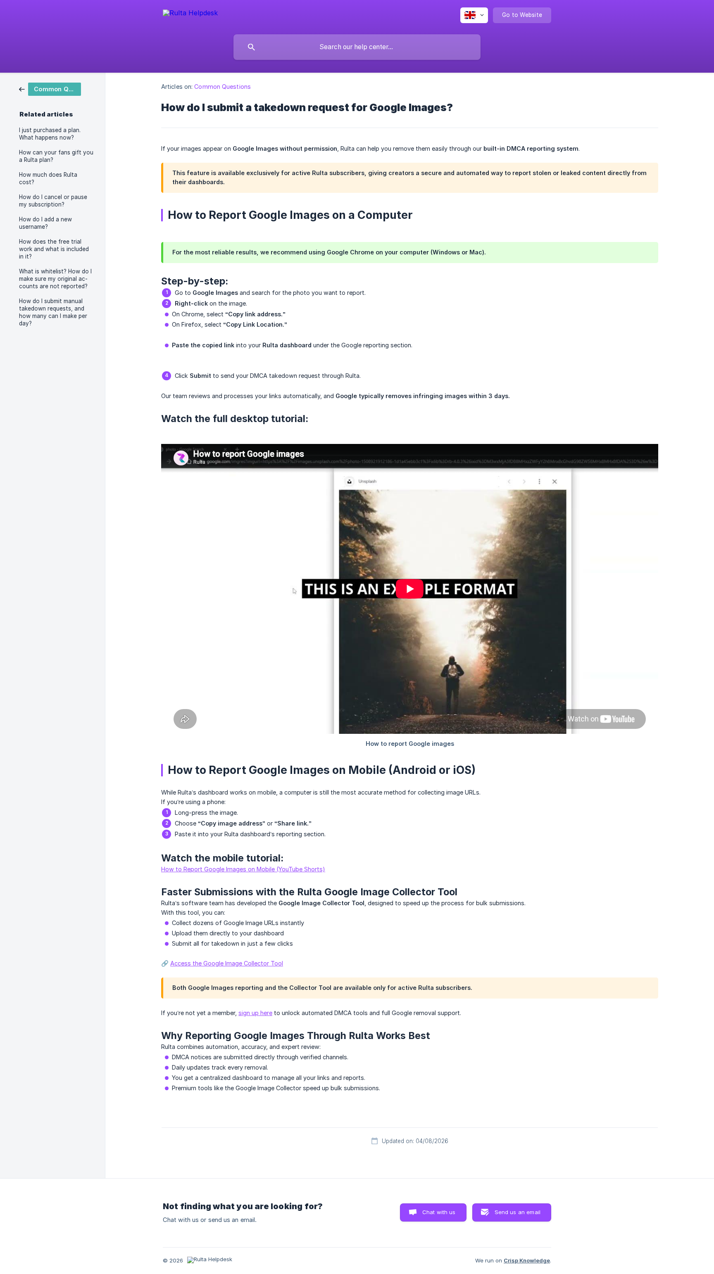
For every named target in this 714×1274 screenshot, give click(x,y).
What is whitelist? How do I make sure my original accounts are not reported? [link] (55, 278)
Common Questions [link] (222, 86)
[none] (190, 14)
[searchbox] (357, 47)
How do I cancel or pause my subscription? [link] (53, 201)
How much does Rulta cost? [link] (48, 178)
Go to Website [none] (522, 15)
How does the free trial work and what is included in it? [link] (54, 249)
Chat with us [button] (439, 1212)
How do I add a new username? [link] (45, 223)
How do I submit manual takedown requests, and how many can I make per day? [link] (53, 312)
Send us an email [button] (517, 1212)
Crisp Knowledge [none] (527, 1260)
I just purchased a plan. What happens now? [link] (50, 134)
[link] (50, 89)
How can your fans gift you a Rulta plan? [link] (56, 156)
